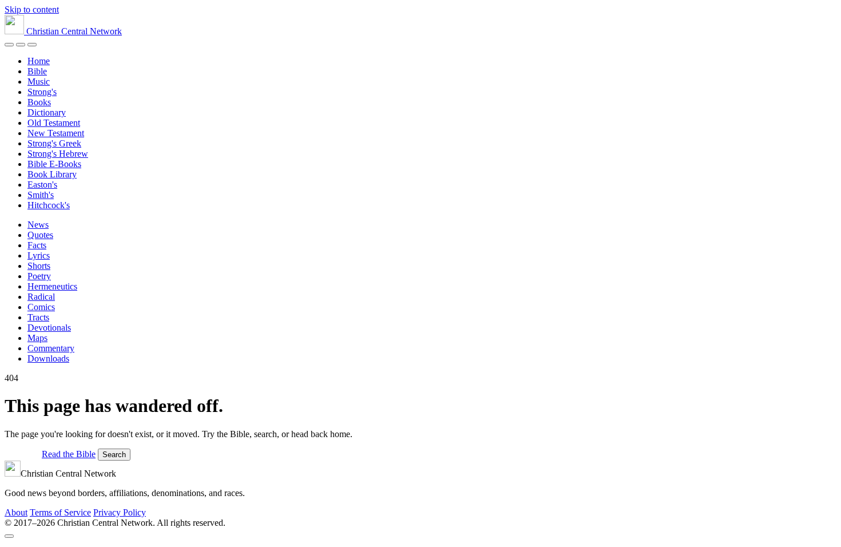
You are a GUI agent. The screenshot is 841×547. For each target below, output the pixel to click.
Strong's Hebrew (57, 153)
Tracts (38, 317)
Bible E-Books (54, 164)
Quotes (40, 235)
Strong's (42, 92)
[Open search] (20, 44)
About (16, 512)
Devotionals (49, 327)
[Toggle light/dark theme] (9, 44)
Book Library (52, 174)
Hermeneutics (52, 286)
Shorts (38, 266)
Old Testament (53, 123)
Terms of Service (60, 512)
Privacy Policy (119, 512)
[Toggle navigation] (32, 44)
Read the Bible (69, 454)
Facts (36, 245)
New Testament (55, 133)
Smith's (40, 195)
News (38, 224)
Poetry (39, 276)
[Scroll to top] (9, 536)
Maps (37, 338)
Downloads (48, 358)
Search (114, 454)
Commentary (50, 348)
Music (38, 81)
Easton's (42, 184)
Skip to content (32, 9)
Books (39, 102)
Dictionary (46, 112)
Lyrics (38, 255)
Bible (37, 71)
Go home (22, 454)
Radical (41, 297)
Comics (41, 307)
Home (38, 61)
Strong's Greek (54, 143)
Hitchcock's (48, 205)
